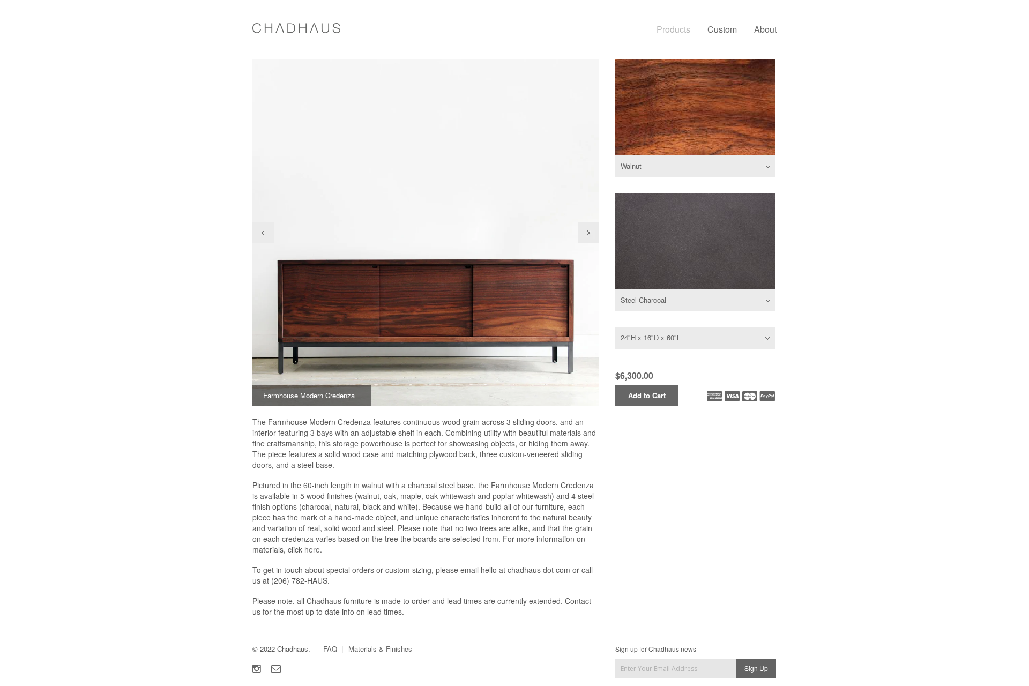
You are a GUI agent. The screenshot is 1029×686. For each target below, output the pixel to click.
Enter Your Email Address (650, 667)
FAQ (330, 649)
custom (722, 29)
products (673, 29)
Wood (695, 107)
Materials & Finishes (380, 649)
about (765, 29)
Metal (695, 241)
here (312, 549)
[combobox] (695, 166)
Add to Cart (647, 395)
